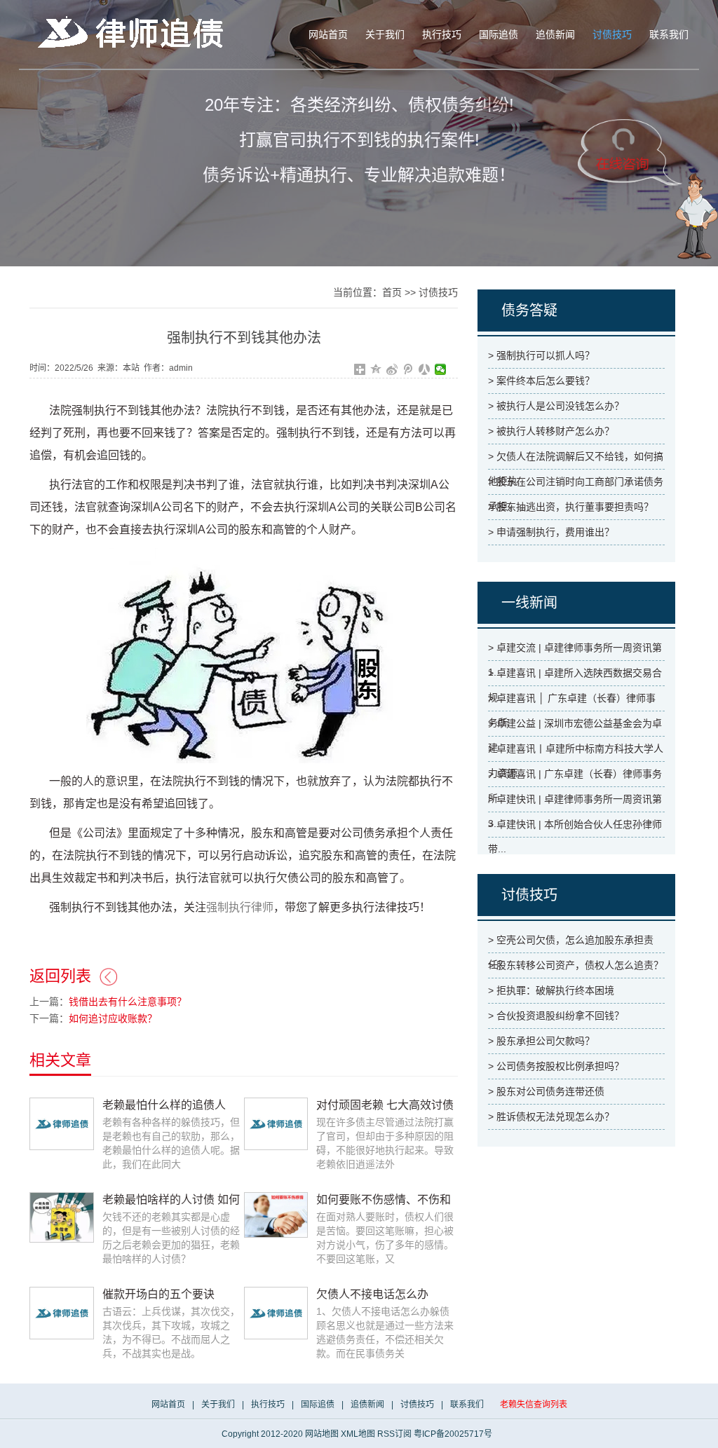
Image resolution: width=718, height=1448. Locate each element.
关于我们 (385, 34)
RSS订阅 (394, 1434)
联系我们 (669, 34)
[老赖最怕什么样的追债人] (61, 1123)
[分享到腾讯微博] (408, 369)
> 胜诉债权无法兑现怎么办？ (551, 1116)
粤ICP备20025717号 (453, 1434)
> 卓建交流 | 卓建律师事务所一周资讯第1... (575, 651)
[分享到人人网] (425, 369)
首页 (392, 292)
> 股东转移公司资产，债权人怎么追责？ (575, 965)
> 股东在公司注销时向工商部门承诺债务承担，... (575, 485)
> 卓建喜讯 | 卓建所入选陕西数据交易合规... (575, 676)
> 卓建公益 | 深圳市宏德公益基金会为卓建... (575, 727)
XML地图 (358, 1434)
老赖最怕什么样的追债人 (164, 1105)
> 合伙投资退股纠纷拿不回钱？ (556, 1015)
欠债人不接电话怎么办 (372, 1294)
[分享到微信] (441, 369)
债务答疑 (529, 310)
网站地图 (322, 1434)
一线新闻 (529, 602)
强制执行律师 (239, 907)
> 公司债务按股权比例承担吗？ (556, 1066)
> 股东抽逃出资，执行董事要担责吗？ (570, 506)
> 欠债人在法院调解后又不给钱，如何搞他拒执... (575, 460)
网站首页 (328, 34)
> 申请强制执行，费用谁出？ (551, 532)
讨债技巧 (612, 34)
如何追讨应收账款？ (113, 1018)
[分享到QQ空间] (376, 369)
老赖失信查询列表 (533, 1404)
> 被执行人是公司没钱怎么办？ (556, 405)
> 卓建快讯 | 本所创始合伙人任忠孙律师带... (575, 828)
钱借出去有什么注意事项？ (128, 1001)
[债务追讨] (134, 32)
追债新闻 (555, 34)
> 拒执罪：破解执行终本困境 (551, 990)
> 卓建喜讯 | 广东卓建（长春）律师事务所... (575, 777)
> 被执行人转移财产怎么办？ (551, 431)
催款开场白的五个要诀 (158, 1294)
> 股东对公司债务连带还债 (546, 1091)
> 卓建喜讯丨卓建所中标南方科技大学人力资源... (575, 752)
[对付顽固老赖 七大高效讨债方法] (276, 1123)
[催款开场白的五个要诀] (61, 1313)
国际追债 (498, 34)
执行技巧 (441, 34)
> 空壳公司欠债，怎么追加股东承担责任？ (570, 943)
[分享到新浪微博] (392, 369)
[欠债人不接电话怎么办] (276, 1313)
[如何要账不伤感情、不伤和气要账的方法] (276, 1215)
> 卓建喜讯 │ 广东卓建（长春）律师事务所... (572, 701)
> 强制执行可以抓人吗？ (541, 355)
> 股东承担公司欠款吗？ (541, 1040)
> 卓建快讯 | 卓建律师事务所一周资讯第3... (575, 802)
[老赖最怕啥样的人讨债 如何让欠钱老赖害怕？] (61, 1217)
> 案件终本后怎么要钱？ (541, 380)
